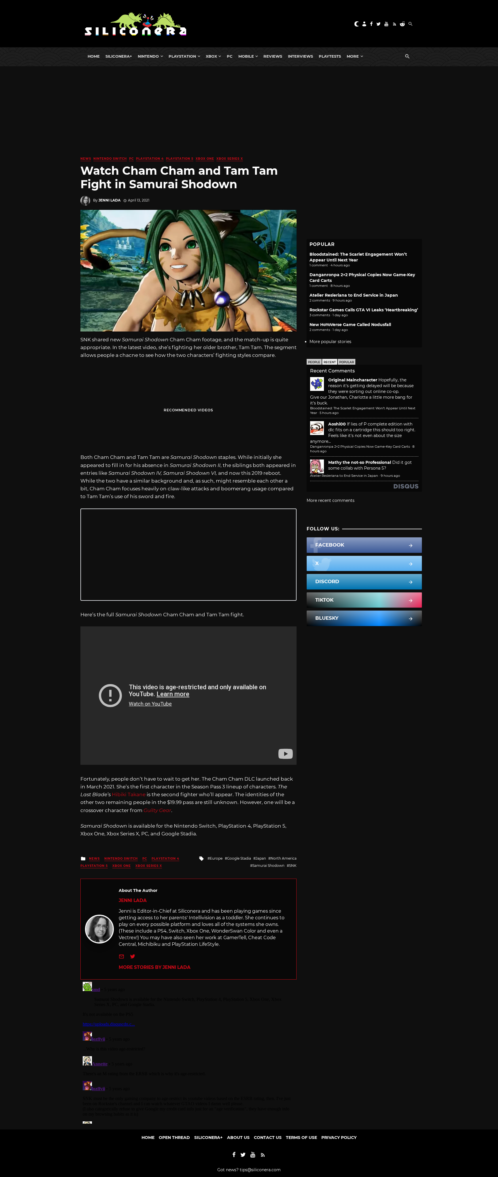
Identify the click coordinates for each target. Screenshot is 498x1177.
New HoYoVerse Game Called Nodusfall (350, 324)
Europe (216, 858)
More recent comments (330, 500)
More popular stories (330, 341)
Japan (261, 858)
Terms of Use (301, 1137)
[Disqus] (188, 1052)
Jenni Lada (109, 200)
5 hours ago (329, 413)
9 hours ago (390, 476)
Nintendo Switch (110, 159)
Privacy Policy (338, 1137)
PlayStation (182, 56)
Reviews (272, 56)
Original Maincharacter (352, 380)
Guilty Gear (157, 810)
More (353, 56)
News (85, 159)
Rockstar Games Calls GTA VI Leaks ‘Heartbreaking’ (364, 309)
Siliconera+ (118, 56)
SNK (293, 865)
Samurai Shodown (268, 865)
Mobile (246, 56)
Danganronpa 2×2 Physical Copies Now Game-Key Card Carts (360, 447)
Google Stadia (239, 858)
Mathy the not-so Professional (359, 462)
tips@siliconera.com (260, 1169)
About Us (238, 1137)
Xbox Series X (229, 159)
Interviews (300, 56)
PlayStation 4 (150, 159)
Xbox (211, 56)
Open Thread (174, 1137)
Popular (346, 362)
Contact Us (268, 1137)
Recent (330, 362)
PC (230, 56)
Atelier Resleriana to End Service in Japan (354, 295)
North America (284, 858)
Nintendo (148, 56)
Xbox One (205, 159)
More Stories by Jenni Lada (154, 967)
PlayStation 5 (179, 159)
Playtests (330, 56)
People (314, 362)
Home (94, 56)
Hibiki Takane (129, 794)
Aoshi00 (337, 424)
